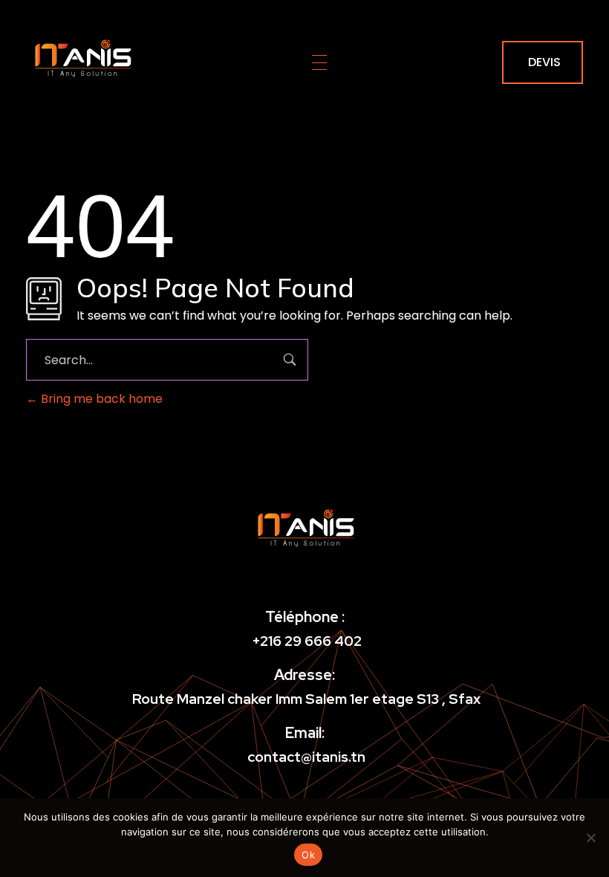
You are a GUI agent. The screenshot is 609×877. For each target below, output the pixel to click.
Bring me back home (100, 398)
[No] (590, 837)
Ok (308, 855)
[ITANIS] (81, 59)
